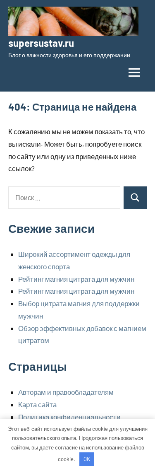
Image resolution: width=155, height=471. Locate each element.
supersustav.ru (41, 43)
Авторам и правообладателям (66, 392)
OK (86, 459)
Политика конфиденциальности (69, 417)
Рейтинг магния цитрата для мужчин (76, 279)
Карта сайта (37, 404)
